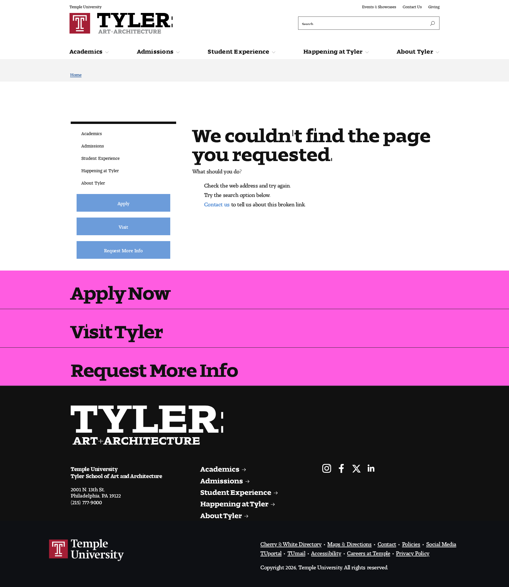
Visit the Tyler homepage (149, 425)
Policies (411, 542)
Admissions (155, 50)
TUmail (296, 552)
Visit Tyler (117, 327)
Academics (86, 50)
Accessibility (326, 552)
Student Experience (238, 50)
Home (76, 73)
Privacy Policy (412, 552)
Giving (433, 5)
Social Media (441, 542)
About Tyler (415, 50)
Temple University (86, 5)
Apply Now (120, 288)
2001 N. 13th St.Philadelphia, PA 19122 (96, 491)
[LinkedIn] (371, 469)
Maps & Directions (349, 542)
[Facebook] (341, 469)
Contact (387, 542)
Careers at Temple (368, 552)
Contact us (217, 203)
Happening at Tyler (333, 50)
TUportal (271, 552)
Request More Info (154, 365)
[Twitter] (356, 469)
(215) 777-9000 (86, 501)
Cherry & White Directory (290, 542)
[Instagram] (327, 469)
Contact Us (412, 5)
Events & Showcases (379, 5)
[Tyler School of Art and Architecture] (161, 23)
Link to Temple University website (86, 550)
